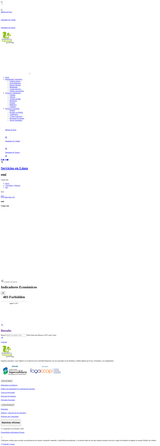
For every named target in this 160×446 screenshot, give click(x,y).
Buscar (3, 335)
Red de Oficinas (15, 85)
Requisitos (4, 409)
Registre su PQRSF (16, 112)
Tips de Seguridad (16, 120)
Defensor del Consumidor (10, 416)
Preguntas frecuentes (8, 400)
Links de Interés (7, 381)
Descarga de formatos (8, 396)
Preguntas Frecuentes (17, 118)
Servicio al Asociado (12, 109)
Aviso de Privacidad (8, 392)
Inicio (7, 77)
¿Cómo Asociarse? (16, 116)
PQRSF (12, 110)
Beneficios (13, 101)
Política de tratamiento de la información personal (18, 389)
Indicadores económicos (9, 385)
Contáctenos (14, 114)
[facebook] (1, 160)
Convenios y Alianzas (12, 185)
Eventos (12, 103)
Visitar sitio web (8, 197)
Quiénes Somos (15, 81)
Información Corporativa (13, 79)
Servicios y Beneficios (13, 93)
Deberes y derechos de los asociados (13, 413)
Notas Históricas (15, 83)
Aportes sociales (15, 99)
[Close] (2, 437)
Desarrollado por (12, 432)
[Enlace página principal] (80, 38)
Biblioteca (13, 105)
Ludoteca (13, 107)
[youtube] (7, 160)
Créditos (12, 95)
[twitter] (3, 160)
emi (6, 187)
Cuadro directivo (15, 89)
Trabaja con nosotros (17, 91)
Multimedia (13, 87)
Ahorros (12, 97)
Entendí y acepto (9, 444)
